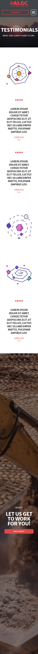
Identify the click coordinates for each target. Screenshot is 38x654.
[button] (33, 12)
